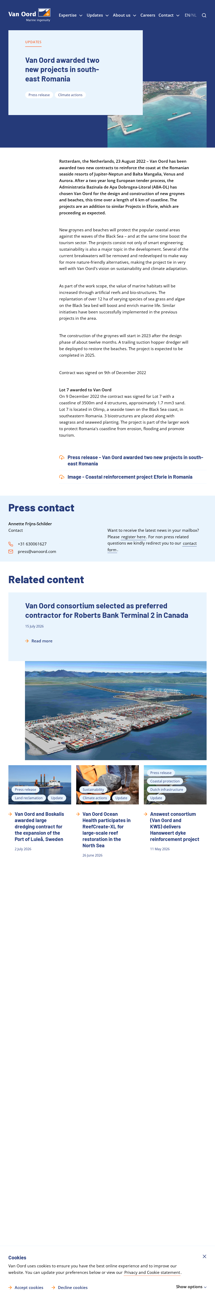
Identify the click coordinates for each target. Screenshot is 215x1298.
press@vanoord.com (37, 551)
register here (133, 537)
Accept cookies (29, 1287)
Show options (189, 1286)
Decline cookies (73, 1287)
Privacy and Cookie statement (152, 1272)
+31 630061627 (32, 544)
